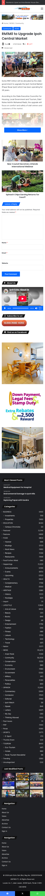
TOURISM (7, 744)
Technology (9, 639)
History (8, 594)
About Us (5, 812)
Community (19, 23)
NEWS (11, 23)
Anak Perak (9, 654)
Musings (8, 545)
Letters (8, 710)
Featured (6, 530)
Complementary (11, 583)
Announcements (11, 568)
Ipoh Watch (9, 702)
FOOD (5, 538)
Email (4, 253)
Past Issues (7, 721)
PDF (4, 725)
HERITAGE (7, 590)
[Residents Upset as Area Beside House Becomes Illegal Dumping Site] (22, 785)
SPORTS (6, 732)
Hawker (8, 542)
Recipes (8, 553)
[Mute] (36, 308)
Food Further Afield (10, 560)
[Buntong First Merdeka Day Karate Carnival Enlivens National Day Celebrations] (8, 793)
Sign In (4, 831)
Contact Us (6, 827)
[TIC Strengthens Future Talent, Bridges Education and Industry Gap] (36, 785)
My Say (8, 714)
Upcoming (9, 575)
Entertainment (10, 624)
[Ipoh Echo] (22, 8)
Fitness (8, 631)
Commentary (10, 691)
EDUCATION (8, 523)
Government (10, 673)
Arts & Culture (10, 609)
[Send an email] (9, 44)
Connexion (9, 695)
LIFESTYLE (7, 605)
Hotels (7, 751)
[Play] (5, 308)
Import (5, 601)
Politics (8, 684)
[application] (22, 299)
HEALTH (6, 579)
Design (7, 620)
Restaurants (9, 557)
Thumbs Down (8, 740)
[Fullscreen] (40, 308)
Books (7, 617)
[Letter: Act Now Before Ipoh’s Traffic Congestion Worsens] (36, 776)
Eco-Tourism (10, 747)
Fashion (8, 628)
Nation (5, 646)
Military (8, 676)
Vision (4, 816)
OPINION (6, 687)
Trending (6, 758)
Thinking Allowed (12, 717)
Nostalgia (9, 598)
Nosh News (9, 549)
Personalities (10, 680)
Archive (5, 824)
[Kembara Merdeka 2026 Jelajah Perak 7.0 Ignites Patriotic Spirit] (36, 793)
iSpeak (7, 706)
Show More (22, 130)
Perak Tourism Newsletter (15, 755)
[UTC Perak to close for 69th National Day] (8, 785)
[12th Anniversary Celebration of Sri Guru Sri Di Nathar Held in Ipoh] (22, 776)
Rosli (6, 44)
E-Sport (8, 736)
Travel (7, 643)
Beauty (8, 613)
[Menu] (42, 9)
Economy (9, 665)
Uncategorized (9, 762)
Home (5, 23)
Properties (9, 519)
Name (5, 243)
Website (5, 263)
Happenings (7, 564)
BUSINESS (7, 512)
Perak (5, 729)
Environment (10, 669)
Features (6, 534)
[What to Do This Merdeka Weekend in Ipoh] (8, 776)
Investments (10, 516)
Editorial (8, 699)
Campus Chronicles (12, 527)
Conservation (10, 661)
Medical (8, 587)
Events (7, 572)
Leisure (8, 635)
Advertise (5, 820)
